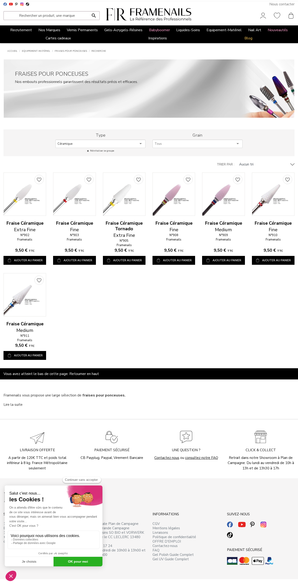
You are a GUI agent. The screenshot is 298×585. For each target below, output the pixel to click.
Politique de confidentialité (174, 537)
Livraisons (160, 532)
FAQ (155, 550)
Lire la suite (13, 404)
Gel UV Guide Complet (170, 559)
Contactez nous (166, 457)
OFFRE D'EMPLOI (166, 541)
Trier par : (225, 164)
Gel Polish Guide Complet (173, 554)
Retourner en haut (84, 373)
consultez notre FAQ (201, 457)
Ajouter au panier (28, 260)
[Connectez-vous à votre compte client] (263, 15)
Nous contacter (282, 4)
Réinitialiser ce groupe (102, 150)
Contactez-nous (165, 546)
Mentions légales (166, 528)
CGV (156, 523)
